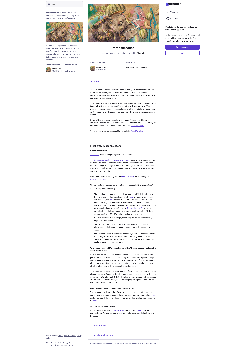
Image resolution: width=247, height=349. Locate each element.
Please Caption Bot (135, 208)
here (111, 200)
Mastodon (141, 53)
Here (131, 197)
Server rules (100, 325)
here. (152, 295)
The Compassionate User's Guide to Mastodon (110, 160)
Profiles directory (70, 336)
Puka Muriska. (137, 131)
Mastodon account (98, 179)
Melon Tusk (119, 310)
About (60, 336)
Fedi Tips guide (127, 176)
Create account (182, 47)
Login (182, 53)
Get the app (64, 343)
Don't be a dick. (137, 126)
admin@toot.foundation (136, 67)
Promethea (140, 310)
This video (94, 154)
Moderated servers (103, 335)
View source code (60, 345)
